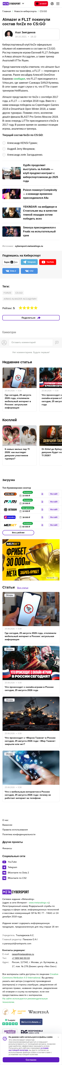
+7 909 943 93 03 (21, 958)
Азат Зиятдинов (25, 32)
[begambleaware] (31, 1022)
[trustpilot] (10, 1022)
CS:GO (19, 293)
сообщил (19, 78)
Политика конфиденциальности (18, 834)
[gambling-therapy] (9, 1032)
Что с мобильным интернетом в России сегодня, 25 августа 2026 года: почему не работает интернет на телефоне (28, 794)
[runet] (5, 1012)
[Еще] (57, 3)
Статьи (8, 587)
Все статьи (22, 587)
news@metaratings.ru (23, 954)
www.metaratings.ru (39, 902)
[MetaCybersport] (15, 892)
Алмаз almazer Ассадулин (20, 299)
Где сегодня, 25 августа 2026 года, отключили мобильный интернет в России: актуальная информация (18, 401)
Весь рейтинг (18, 533)
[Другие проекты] (13, 3)
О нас (5, 820)
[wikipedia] (38, 1012)
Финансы (7, 848)
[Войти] (52, 3)
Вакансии (7, 825)
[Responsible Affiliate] (32, 1032)
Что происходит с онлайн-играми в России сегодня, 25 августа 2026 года (29, 688)
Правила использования (15, 829)
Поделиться (28, 317)
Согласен (31, 1059)
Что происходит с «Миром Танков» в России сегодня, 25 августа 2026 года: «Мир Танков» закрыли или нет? (30, 740)
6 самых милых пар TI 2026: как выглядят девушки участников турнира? (17, 454)
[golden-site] (18, 1012)
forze (7, 293)
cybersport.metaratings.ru (29, 246)
